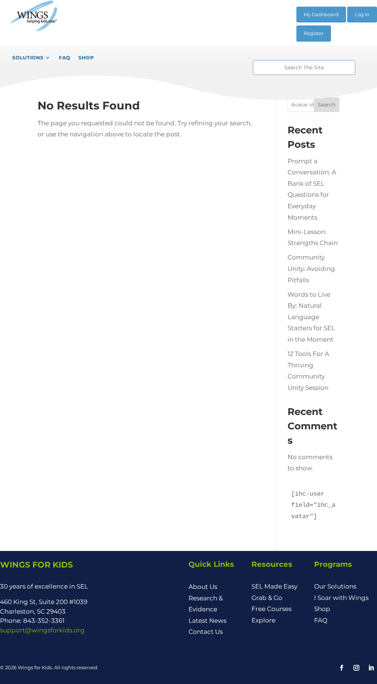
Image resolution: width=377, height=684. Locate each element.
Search (326, 104)
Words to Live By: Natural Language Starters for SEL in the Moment (311, 317)
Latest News (207, 620)
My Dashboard (321, 14)
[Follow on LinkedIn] (371, 668)
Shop (322, 609)
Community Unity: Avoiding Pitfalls (311, 268)
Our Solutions (335, 586)
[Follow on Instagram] (356, 668)
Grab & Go (266, 597)
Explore (263, 620)
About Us (202, 586)
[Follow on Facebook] (342, 668)
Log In (362, 14)
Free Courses (271, 609)
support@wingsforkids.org (42, 630)
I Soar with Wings (341, 597)
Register (314, 33)
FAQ (320, 620)
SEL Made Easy (274, 586)
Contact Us (205, 631)
